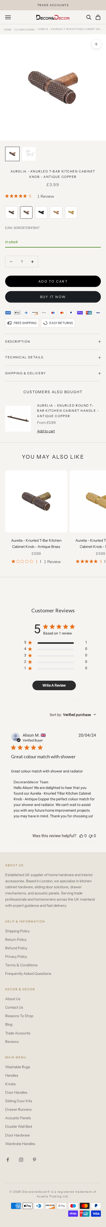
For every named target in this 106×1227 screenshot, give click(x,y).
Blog (8, 1024)
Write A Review (54, 685)
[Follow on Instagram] (21, 1159)
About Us (12, 999)
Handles (11, 1075)
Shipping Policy (17, 931)
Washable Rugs (17, 1067)
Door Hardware (17, 1135)
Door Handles (16, 1092)
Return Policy (15, 939)
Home (8, 29)
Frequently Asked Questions (28, 973)
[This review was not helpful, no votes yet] (90, 835)
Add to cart (53, 281)
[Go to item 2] (29, 154)
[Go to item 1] (12, 154)
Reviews (12, 1041)
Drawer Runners (18, 1109)
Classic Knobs (24, 29)
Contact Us (14, 1007)
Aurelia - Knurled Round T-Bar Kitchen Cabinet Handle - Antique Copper (68, 410)
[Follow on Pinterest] (34, 1159)
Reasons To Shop (19, 1016)
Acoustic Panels (18, 1118)
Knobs (10, 1084)
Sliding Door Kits (18, 1101)
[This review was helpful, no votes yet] (81, 835)
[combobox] (73, 715)
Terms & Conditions (21, 965)
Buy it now (53, 297)
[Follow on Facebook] (7, 1159)
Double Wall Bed (18, 1126)
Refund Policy (16, 948)
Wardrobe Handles (20, 1143)
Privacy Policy (16, 956)
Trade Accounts (17, 1033)
